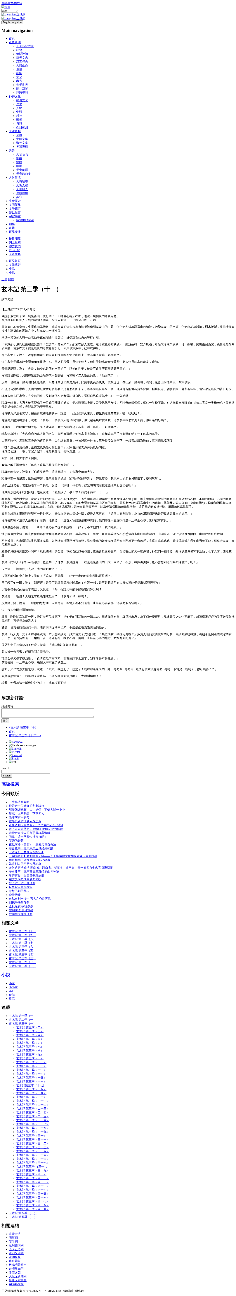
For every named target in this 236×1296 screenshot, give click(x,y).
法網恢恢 (15, 1257)
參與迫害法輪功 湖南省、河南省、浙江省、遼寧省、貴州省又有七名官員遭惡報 (61, 867)
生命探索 (15, 200)
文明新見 (15, 204)
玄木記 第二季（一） (22, 1019)
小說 (12, 268)
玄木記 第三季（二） (22, 962)
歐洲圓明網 (16, 1245)
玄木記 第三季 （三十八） (33, 1166)
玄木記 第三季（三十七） (32, 1162)
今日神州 (22, 127)
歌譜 (19, 166)
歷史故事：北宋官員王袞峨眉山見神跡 (34, 871)
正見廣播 (15, 231)
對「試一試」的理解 (22, 883)
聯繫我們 (15, 246)
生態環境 (22, 193)
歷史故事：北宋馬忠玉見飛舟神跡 (31, 848)
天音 (12, 150)
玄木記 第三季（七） (22, 942)
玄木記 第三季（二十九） (32, 1131)
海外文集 (22, 142)
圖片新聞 (22, 88)
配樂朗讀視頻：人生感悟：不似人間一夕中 (37, 809)
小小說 (13, 987)
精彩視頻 (22, 92)
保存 (5, 720)
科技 (19, 115)
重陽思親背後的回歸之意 (25, 821)
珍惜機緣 (15, 894)
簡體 (11, 279)
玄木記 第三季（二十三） (32, 1108)
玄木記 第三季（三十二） (32, 1143)
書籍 (12, 227)
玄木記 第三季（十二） (25, 735)
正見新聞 (15, 42)
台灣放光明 (16, 1268)
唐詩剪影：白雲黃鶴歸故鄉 (26, 875)
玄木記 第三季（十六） (31, 1081)
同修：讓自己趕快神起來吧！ (28, 836)
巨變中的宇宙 (25, 220)
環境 (19, 69)
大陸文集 (22, 139)
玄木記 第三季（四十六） (32, 1197)
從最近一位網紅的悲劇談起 (26, 805)
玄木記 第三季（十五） (31, 1077)
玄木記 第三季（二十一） (32, 1100)
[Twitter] (14, 751)
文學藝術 (15, 208)
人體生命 (22, 65)
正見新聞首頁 (25, 46)
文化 (19, 77)
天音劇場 (22, 169)
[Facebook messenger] (22, 745)
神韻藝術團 (16, 1284)
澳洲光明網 (16, 1253)
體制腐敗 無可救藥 (21, 910)
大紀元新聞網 (18, 1276)
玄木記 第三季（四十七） (32, 1201)
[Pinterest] (15, 755)
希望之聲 (15, 1272)
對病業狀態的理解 (20, 914)
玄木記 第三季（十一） (31, 1062)
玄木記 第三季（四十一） (32, 1178)
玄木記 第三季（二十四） (32, 1112)
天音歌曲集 (23, 173)
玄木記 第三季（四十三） (32, 1186)
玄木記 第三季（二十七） (32, 1124)
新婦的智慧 (16, 840)
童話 (12, 998)
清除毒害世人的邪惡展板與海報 (29, 832)
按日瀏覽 (15, 238)
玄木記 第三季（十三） (31, 1069)
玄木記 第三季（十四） (31, 1073)
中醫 (19, 111)
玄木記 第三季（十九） (31, 1093)
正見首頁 (15, 260)
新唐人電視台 (18, 1280)
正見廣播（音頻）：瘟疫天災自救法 (32, 844)
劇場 (12, 224)
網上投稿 (15, 242)
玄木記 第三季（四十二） (32, 1182)
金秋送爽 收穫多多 (21, 906)
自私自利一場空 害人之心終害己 (30, 898)
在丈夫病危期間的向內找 (25, 879)
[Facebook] (16, 741)
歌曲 (19, 158)
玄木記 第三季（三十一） (32, 1139)
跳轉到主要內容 (11, 3)
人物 (19, 108)
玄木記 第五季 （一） (23, 1216)
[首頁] (5, 7)
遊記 (12, 994)
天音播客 (15, 254)
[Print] (13, 761)
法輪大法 (15, 1233)
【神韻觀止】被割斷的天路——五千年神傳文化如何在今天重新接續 (53, 856)
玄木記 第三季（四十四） (32, 1189)
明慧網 (13, 1237)
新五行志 (22, 61)
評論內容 (7, 706)
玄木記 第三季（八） (22, 939)
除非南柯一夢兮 (19, 817)
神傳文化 (15, 96)
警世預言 (15, 212)
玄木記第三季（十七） (31, 1085)
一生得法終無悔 (19, 802)
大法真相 (15, 131)
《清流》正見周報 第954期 (26, 852)
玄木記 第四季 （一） (23, 1213)
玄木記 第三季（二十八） (32, 1128)
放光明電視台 (18, 1264)
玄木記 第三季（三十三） (32, 1147)
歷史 (19, 104)
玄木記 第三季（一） (22, 966)
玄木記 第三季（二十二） (32, 1104)
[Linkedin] (15, 748)
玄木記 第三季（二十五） (32, 1116)
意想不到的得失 (19, 890)
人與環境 (15, 177)
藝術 (19, 73)
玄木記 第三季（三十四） (32, 1151)
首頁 (12, 38)
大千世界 (22, 84)
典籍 (19, 123)
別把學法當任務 (19, 902)
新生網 (13, 1241)
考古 (19, 81)
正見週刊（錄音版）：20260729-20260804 (36, 825)
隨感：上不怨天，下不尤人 (26, 813)
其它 (19, 197)
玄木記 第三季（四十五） (32, 1193)
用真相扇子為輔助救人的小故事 (29, 860)
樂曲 (19, 162)
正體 (4, 279)
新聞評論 (22, 53)
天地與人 (22, 189)
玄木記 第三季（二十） (31, 1097)
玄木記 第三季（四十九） (32, 1209)
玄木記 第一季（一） (22, 1015)
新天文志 (22, 57)
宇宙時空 (15, 216)
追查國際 (15, 1260)
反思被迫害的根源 (20, 887)
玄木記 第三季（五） (22, 950)
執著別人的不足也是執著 (25, 863)
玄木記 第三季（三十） (31, 1135)
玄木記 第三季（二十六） (32, 1120)
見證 (19, 135)
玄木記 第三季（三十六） (32, 1158)
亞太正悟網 (16, 1249)
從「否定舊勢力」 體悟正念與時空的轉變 (36, 829)
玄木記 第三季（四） (22, 954)
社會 (19, 50)
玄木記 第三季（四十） (31, 1174)
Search (5, 768)
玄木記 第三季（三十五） (32, 1155)
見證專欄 (22, 146)
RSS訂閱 (14, 250)
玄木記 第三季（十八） (31, 1089)
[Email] (14, 758)
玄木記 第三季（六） (22, 946)
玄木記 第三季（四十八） (32, 1205)
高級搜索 (10, 784)
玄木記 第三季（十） (23, 727)
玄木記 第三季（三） (22, 958)
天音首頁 (22, 154)
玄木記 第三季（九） (22, 935)
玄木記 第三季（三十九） (32, 1170)
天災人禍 (22, 185)
